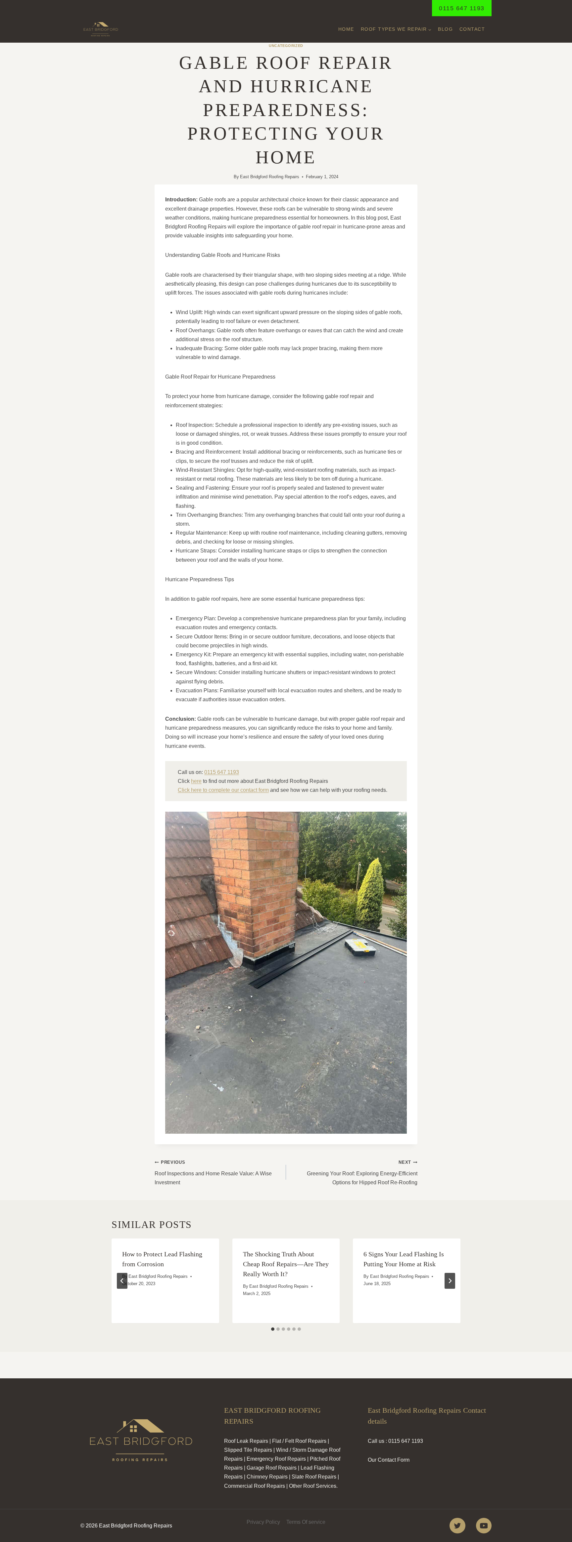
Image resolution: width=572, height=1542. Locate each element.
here (196, 781)
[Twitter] (457, 1525)
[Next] (450, 1281)
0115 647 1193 (462, 8)
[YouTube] (484, 1525)
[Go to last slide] (122, 1281)
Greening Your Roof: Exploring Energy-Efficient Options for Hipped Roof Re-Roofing (362, 1172)
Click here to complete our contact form (223, 790)
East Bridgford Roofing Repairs (269, 176)
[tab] (272, 1329)
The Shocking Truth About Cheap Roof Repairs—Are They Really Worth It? (286, 1264)
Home (346, 29)
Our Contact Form (388, 1460)
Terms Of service (305, 1522)
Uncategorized (286, 46)
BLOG (445, 29)
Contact (472, 29)
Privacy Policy (263, 1522)
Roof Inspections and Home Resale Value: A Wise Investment (213, 1172)
